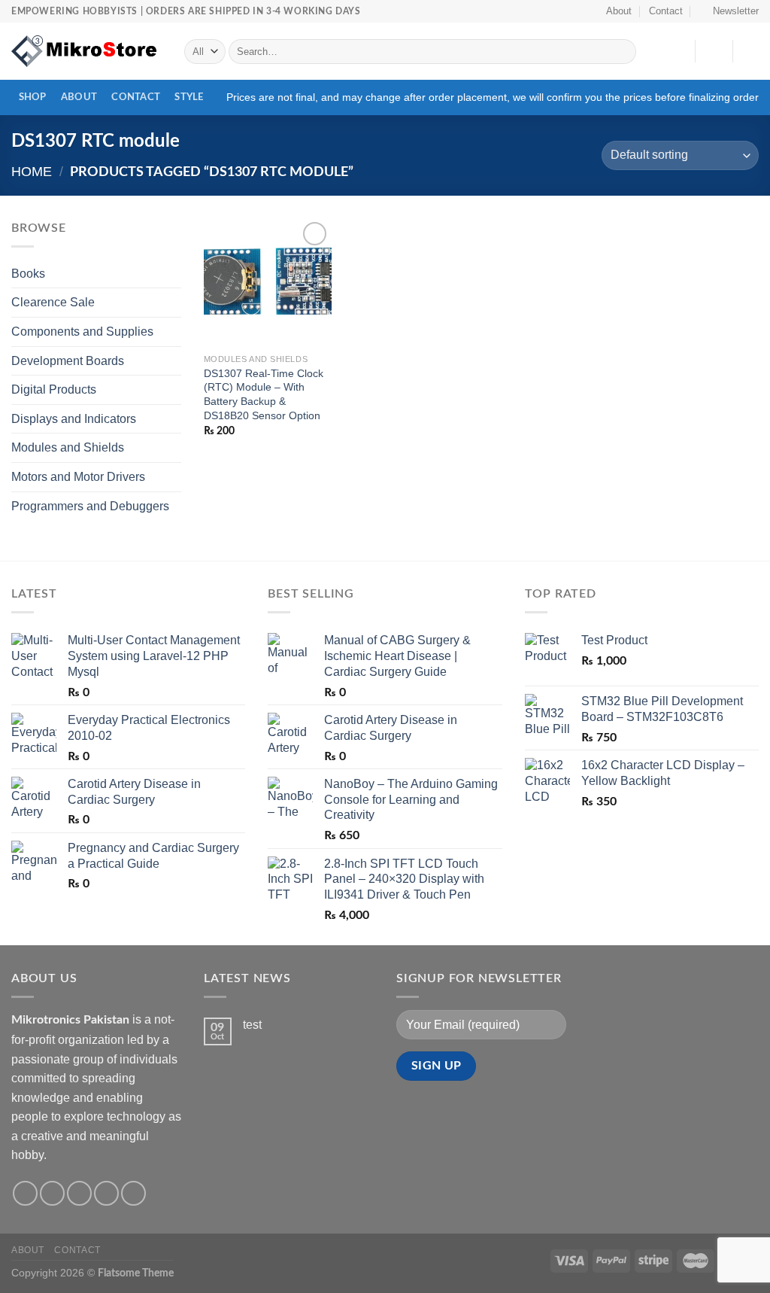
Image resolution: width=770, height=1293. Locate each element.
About (619, 11)
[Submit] (621, 52)
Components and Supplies (82, 331)
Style (188, 97)
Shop (33, 97)
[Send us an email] (106, 1193)
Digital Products (53, 389)
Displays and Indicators (73, 418)
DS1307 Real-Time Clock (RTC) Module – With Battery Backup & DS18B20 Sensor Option (263, 394)
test (252, 1024)
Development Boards (67, 360)
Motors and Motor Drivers (78, 476)
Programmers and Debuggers (90, 506)
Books (28, 273)
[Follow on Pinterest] (133, 1193)
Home (31, 171)
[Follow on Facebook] (25, 1193)
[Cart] (751, 51)
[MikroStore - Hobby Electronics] (86, 51)
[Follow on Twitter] (79, 1193)
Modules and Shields (67, 447)
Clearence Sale (53, 302)
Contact (666, 11)
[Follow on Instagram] (52, 1193)
